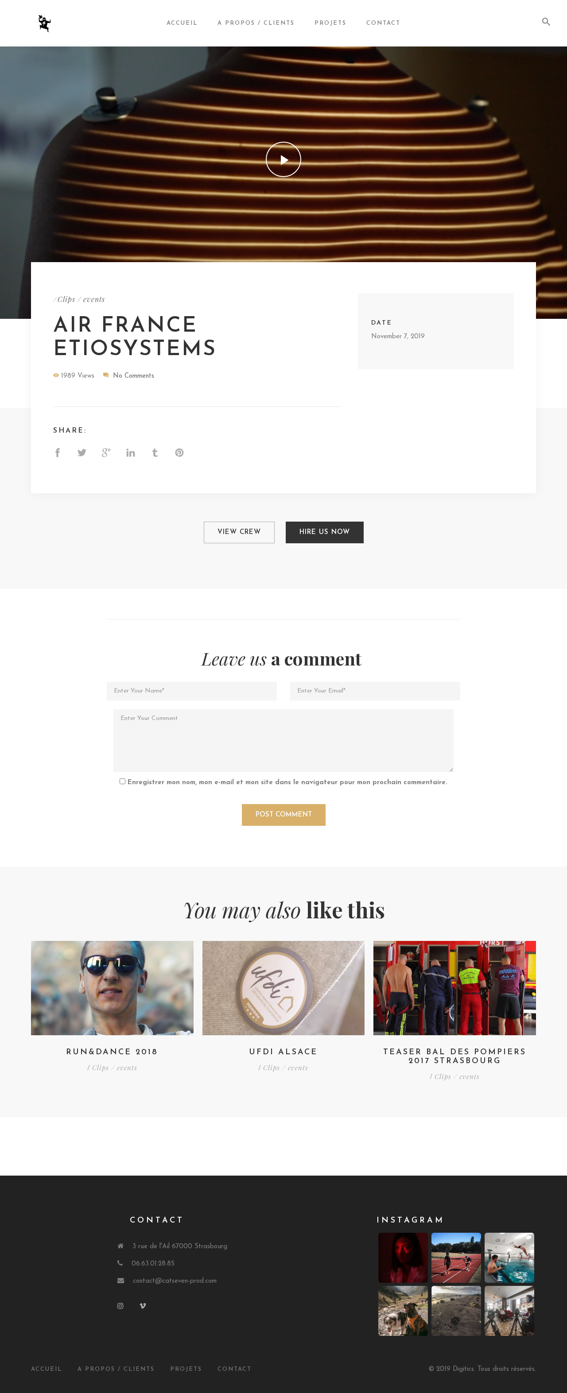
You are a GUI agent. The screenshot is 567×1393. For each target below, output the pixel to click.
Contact (383, 23)
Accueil (182, 23)
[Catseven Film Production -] (59, 23)
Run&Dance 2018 (112, 1052)
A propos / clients (256, 23)
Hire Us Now (324, 532)
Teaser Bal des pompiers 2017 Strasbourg (454, 1057)
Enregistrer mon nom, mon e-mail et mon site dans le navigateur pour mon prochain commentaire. (287, 782)
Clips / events (81, 299)
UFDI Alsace (283, 1052)
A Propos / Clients (116, 1369)
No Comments (133, 376)
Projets (330, 23)
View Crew (239, 532)
